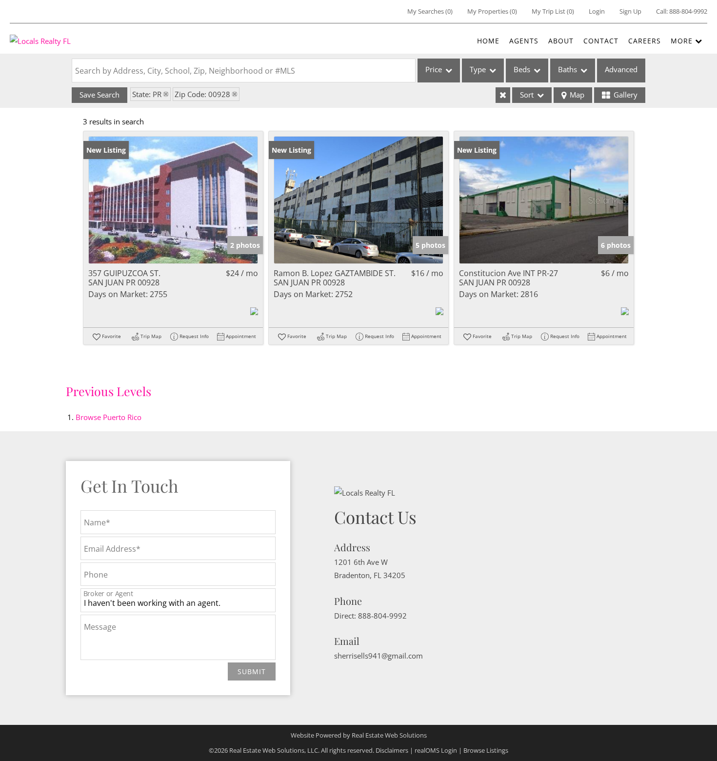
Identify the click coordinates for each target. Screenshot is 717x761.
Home (488, 40)
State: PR (146, 94)
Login (597, 11)
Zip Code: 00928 (202, 94)
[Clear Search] (503, 95)
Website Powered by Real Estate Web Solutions (359, 735)
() (430, 11)
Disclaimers (392, 750)
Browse (108, 417)
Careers (644, 40)
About (561, 40)
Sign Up (630, 11)
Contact (600, 40)
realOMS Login (436, 750)
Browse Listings (485, 750)
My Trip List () (553, 11)
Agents (523, 40)
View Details (173, 199)
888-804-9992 (688, 11)
